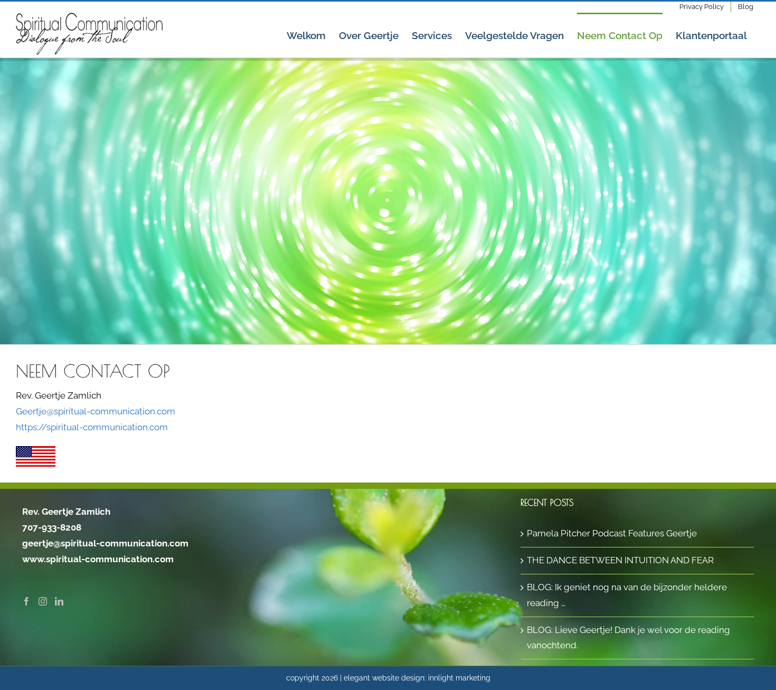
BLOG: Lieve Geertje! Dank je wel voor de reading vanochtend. (628, 638)
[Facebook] (26, 601)
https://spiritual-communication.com (92, 427)
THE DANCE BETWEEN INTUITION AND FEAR (620, 560)
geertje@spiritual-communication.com (105, 543)
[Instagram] (43, 601)
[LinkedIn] (59, 601)
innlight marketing (459, 678)
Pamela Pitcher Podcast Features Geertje (612, 533)
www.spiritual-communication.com (98, 559)
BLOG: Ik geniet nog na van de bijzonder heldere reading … (627, 595)
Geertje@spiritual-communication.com (95, 411)
